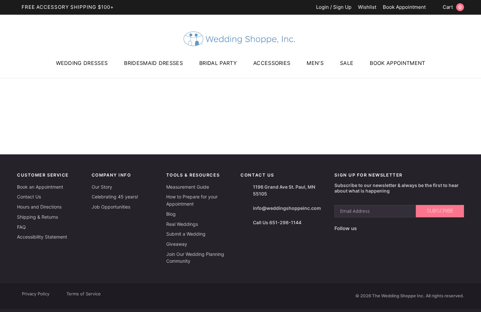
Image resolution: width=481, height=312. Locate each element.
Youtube (392, 228)
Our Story (102, 187)
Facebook (363, 228)
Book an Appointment (40, 187)
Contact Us (29, 196)
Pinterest (408, 229)
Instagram (376, 228)
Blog (171, 214)
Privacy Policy (35, 293)
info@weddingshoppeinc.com (287, 208)
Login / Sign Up (333, 7)
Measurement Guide (187, 187)
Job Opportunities (111, 207)
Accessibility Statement (42, 237)
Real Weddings (182, 224)
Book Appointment (404, 7)
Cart (452, 7)
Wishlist (367, 7)
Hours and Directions (39, 207)
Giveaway (176, 244)
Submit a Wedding (185, 234)
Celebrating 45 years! (115, 196)
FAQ (21, 227)
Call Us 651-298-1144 (277, 222)
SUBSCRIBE (440, 211)
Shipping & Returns (37, 217)
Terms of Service (83, 293)
